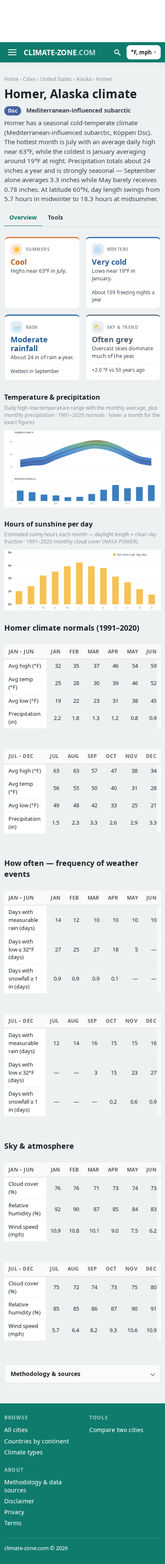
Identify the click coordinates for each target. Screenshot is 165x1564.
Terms (13, 1523)
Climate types (23, 1452)
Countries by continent (36, 1441)
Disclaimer (19, 1501)
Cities (29, 79)
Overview (23, 217)
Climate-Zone (60, 52)
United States (56, 79)
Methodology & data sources (33, 1486)
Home (11, 79)
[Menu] (12, 52)
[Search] (117, 52)
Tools (55, 217)
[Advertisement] (82, 21)
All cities (16, 1430)
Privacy (14, 1512)
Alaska (84, 79)
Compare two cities (116, 1430)
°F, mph (143, 52)
